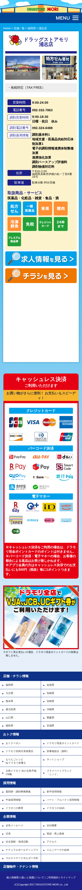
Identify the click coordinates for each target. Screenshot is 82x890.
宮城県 (50, 725)
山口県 (9, 717)
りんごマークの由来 (58, 849)
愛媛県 (50, 717)
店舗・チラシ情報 (16, 676)
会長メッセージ (14, 825)
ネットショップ (55, 759)
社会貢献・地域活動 (17, 841)
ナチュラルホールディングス (22, 849)
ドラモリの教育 (14, 808)
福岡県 (9, 684)
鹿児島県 (11, 709)
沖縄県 (50, 709)
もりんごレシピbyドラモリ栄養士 (16, 761)
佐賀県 (50, 684)
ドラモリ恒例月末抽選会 (19, 751)
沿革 (8, 833)
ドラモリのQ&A (55, 808)
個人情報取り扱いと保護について (25, 877)
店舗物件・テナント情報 (20, 866)
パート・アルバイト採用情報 (63, 799)
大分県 (9, 693)
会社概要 (52, 825)
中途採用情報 (13, 799)
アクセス (52, 841)
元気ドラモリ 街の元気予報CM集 (21, 772)
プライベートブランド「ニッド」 (59, 772)
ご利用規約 (52, 877)
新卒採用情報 (54, 791)
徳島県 (9, 725)
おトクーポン (13, 743)
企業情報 (9, 816)
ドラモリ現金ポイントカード (63, 743)
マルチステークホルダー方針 (22, 858)
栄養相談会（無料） (58, 751)
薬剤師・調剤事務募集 (18, 791)
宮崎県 (50, 701)
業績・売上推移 (55, 833)
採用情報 (9, 783)
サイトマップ (68, 877)
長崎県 (50, 693)
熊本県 (9, 701)
